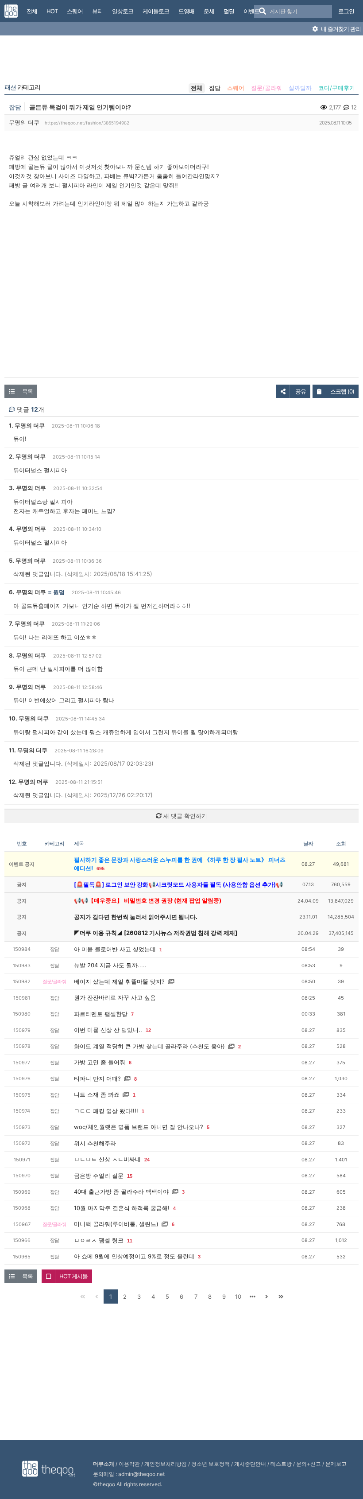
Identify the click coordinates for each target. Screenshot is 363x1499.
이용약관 (129, 1463)
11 (129, 1240)
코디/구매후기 (336, 87)
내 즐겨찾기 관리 (340, 28)
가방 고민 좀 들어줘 (99, 1062)
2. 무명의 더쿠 (27, 456)
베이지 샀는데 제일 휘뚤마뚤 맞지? (119, 981)
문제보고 (336, 1463)
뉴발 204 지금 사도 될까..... (110, 965)
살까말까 (300, 87)
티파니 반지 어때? (97, 1078)
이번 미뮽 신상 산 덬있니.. (108, 1029)
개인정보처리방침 (165, 1463)
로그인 (346, 11)
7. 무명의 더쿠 (27, 623)
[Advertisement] (181, 61)
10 (238, 1296)
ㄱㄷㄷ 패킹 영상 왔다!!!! (106, 1110)
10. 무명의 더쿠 (29, 718)
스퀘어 (235, 87)
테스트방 (281, 1463)
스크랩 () (342, 391)
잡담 (214, 87)
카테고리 (22, 87)
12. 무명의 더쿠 (28, 781)
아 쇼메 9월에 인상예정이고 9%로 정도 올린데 (134, 1256)
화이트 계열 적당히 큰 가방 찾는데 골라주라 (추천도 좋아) (149, 1046)
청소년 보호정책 (210, 1463)
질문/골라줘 (266, 87)
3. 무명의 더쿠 (27, 487)
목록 (27, 391)
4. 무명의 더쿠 (27, 528)
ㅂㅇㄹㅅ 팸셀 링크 (99, 1240)
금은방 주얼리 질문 (99, 1175)
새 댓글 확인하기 (184, 815)
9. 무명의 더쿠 (27, 686)
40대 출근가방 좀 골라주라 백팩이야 (121, 1191)
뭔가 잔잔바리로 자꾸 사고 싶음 (115, 997)
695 (100, 868)
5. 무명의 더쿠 (27, 560)
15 (129, 1176)
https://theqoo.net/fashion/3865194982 (87, 122)
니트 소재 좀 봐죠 (97, 1094)
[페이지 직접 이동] (252, 1296)
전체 (196, 87)
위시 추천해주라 (95, 1143)
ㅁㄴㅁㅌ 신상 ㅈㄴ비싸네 (107, 1159)
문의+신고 (308, 1463)
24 (147, 1159)
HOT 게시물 (73, 1276)
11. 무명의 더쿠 (28, 750)
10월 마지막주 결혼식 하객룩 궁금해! (122, 1207)
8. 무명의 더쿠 (27, 655)
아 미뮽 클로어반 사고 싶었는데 (115, 949)
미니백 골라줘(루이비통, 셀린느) (116, 1223)
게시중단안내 (250, 1463)
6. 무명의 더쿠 (27, 592)
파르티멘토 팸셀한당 (100, 1013)
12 (148, 1030)
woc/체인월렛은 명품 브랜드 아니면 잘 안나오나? (138, 1126)
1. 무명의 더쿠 (27, 425)
